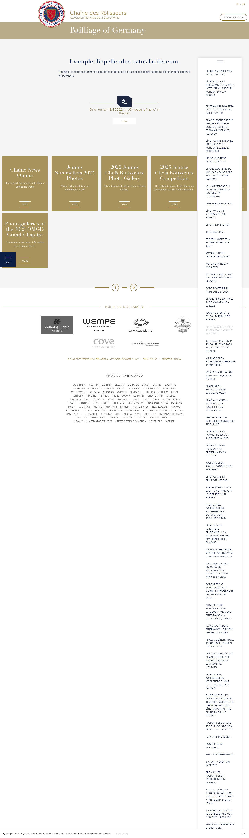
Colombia (133, 388)
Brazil (146, 384)
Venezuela (155, 421)
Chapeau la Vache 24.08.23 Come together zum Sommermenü (217, 405)
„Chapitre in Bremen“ (218, 736)
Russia (179, 410)
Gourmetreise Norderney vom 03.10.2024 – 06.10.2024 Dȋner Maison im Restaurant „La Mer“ (219, 612)
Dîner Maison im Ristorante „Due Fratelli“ (216, 214)
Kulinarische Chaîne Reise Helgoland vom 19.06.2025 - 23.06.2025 (219, 726)
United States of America (131, 421)
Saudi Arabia (73, 414)
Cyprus (121, 392)
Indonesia (123, 399)
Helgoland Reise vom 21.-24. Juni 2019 (219, 73)
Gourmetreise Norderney (214, 745)
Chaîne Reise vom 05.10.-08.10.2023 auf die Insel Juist (220, 421)
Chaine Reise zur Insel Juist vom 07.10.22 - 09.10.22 (220, 302)
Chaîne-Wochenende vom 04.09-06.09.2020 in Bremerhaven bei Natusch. (219, 174)
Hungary (98, 399)
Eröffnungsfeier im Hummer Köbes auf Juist (218, 242)
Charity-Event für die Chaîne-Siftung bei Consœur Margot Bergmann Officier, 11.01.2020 (219, 127)
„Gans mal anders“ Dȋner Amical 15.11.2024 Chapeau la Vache (219, 629)
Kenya (166, 399)
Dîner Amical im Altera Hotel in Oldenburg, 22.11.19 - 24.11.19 (220, 109)
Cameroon (94, 388)
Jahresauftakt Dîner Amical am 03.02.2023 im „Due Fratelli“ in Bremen (219, 346)
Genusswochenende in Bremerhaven (220, 826)
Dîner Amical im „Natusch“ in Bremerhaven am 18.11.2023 (216, 450)
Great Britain (155, 395)
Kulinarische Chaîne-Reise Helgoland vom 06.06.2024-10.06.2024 (219, 553)
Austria (93, 384)
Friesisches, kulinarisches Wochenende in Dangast (215, 777)
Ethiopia (78, 395)
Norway (176, 406)
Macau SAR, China (157, 403)
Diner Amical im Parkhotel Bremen (217, 478)
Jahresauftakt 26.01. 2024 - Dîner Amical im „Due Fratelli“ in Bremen (219, 492)
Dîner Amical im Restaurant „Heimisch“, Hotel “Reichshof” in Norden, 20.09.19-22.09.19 (220, 88)
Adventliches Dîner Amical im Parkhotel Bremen (218, 316)
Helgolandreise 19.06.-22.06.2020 (216, 160)
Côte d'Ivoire (79, 392)
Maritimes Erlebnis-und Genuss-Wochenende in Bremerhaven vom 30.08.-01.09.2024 (218, 570)
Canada (109, 388)
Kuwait (71, 403)
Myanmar (111, 406)
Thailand (140, 417)
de (238, 4)
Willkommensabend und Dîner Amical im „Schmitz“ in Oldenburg (218, 191)
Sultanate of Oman (171, 414)
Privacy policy (121, 833)
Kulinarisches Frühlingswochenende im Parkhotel (220, 362)
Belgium (119, 384)
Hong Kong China (79, 399)
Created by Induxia (172, 359)
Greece (171, 395)
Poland (87, 410)
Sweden (82, 417)
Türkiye (166, 417)
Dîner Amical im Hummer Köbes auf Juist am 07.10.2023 (217, 435)
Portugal (101, 410)
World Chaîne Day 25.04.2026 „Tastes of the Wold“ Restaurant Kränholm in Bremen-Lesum (220, 796)
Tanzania (126, 417)
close (244, 833)
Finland (91, 395)
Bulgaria (170, 384)
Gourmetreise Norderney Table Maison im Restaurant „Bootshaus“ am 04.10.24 (219, 591)
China (120, 388)
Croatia (95, 392)
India (111, 399)
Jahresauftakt (215, 232)
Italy (146, 399)
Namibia (124, 406)
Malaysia (176, 403)
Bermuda (133, 384)
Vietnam (170, 421)
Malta (71, 406)
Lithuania (118, 403)
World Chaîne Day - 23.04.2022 (217, 265)
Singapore (91, 414)
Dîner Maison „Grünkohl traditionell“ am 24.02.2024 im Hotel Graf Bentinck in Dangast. (218, 534)
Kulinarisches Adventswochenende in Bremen (219, 466)
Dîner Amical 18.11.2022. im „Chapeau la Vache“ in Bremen (220, 330)
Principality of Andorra (125, 410)
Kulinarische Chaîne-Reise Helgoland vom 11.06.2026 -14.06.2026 (219, 814)
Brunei (157, 384)
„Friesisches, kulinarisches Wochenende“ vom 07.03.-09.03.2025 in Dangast (217, 681)
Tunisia (154, 417)
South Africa (123, 414)
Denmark (135, 392)
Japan (155, 399)
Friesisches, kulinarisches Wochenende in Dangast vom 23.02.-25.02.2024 (216, 511)
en (243, 4)
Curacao (108, 392)
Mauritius (84, 406)
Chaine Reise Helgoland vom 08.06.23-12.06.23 (216, 389)
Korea (176, 399)
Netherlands (141, 406)
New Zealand (160, 406)
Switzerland (98, 417)
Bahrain (106, 384)
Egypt (174, 392)
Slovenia (106, 414)
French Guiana (121, 395)
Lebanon (84, 403)
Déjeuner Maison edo (219, 203)
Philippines (72, 410)
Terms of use (150, 359)
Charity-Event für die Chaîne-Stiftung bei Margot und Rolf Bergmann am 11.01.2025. (219, 660)
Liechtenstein (101, 403)
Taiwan (114, 417)
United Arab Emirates (99, 421)
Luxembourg (135, 403)
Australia (79, 384)
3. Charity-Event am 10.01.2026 (218, 763)
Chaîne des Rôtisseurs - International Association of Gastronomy (104, 359)
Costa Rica (169, 388)
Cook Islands (151, 388)
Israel (136, 399)
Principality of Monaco (157, 410)
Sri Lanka (150, 414)
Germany (138, 395)
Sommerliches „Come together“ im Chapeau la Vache (219, 278)
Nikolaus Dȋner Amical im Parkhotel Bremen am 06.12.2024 (220, 643)
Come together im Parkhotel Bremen (217, 290)
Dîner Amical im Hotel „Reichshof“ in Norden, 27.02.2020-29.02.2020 (219, 146)
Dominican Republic (156, 392)
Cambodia (79, 388)
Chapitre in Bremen (217, 224)
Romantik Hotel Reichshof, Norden (218, 255)
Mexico (98, 406)
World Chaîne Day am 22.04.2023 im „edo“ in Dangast (219, 375)
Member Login (233, 17)
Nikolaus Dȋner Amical (220, 754)
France (104, 395)
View (124, 121)
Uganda (78, 421)
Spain (138, 414)
